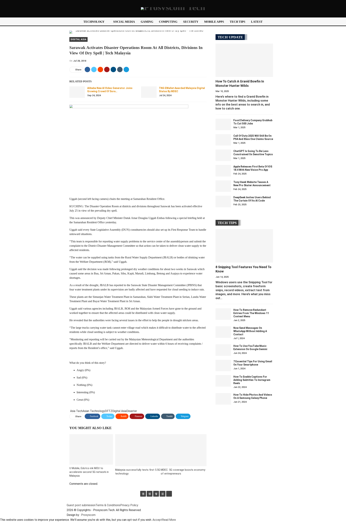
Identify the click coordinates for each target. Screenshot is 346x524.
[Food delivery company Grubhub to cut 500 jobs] (223, 124)
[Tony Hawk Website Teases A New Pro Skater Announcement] (223, 186)
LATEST (257, 21)
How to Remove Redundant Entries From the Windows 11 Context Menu (251, 313)
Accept (157, 519)
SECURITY (190, 21)
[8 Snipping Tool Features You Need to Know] (244, 246)
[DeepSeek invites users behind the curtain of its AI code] (223, 201)
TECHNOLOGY (94, 21)
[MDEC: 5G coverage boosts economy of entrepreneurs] (184, 450)
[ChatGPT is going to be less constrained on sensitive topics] (223, 155)
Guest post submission (81, 505)
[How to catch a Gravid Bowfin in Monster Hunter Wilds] (244, 60)
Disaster (131, 411)
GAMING (147, 21)
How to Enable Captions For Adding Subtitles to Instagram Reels (251, 380)
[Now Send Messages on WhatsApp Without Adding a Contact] (223, 332)
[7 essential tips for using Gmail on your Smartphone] (223, 365)
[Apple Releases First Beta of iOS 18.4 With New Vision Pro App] (223, 170)
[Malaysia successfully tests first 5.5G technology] (138, 450)
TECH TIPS (237, 21)
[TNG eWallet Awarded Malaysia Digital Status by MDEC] (149, 92)
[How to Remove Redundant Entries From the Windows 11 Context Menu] (223, 314)
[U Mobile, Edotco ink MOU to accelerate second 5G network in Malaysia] (91, 449)
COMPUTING (168, 21)
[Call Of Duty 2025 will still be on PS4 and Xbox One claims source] (223, 140)
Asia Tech (76, 411)
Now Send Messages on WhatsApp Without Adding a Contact (250, 331)
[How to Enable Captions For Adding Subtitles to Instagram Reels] (223, 381)
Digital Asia (78, 39)
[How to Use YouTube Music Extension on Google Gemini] (223, 350)
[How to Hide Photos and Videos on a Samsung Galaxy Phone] (223, 399)
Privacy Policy (129, 505)
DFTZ (108, 411)
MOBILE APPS (214, 21)
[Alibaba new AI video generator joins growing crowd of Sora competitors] (77, 92)
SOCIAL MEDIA (124, 21)
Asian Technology (94, 411)
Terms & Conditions (108, 505)
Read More (169, 519)
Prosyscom (88, 515)
